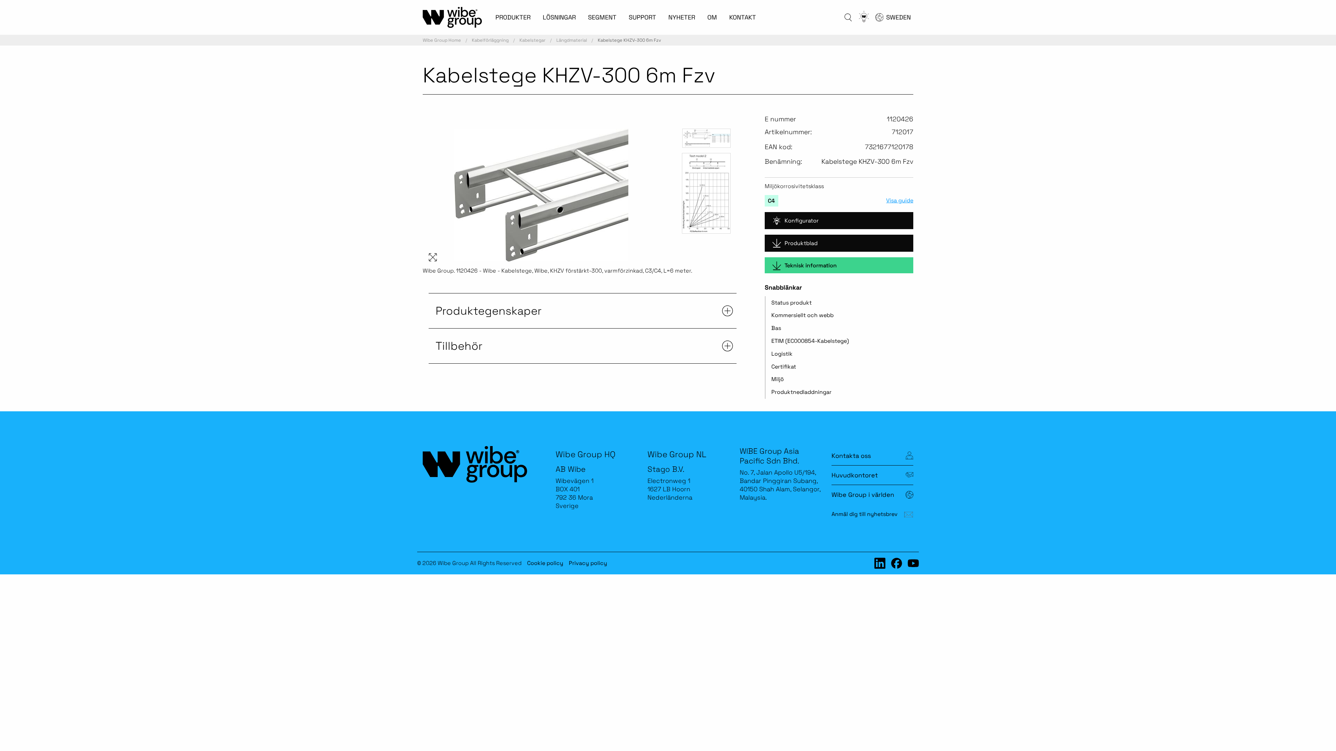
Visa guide (899, 200)
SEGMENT (602, 17)
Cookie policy (545, 563)
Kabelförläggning (490, 40)
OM (712, 17)
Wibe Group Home (442, 40)
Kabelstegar (532, 40)
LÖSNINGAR (559, 17)
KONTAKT (742, 17)
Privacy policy (588, 563)
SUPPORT (642, 17)
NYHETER (681, 17)
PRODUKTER (513, 17)
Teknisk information (811, 265)
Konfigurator (802, 220)
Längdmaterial (571, 40)
